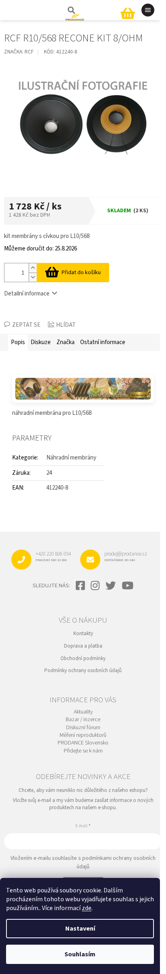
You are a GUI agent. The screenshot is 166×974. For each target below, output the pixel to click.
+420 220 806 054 (53, 556)
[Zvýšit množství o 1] (33, 268)
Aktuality (83, 712)
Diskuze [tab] (41, 342)
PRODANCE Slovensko (83, 743)
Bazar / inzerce (83, 720)
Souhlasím (79, 954)
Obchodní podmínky (83, 658)
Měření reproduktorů (83, 735)
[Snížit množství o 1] (33, 277)
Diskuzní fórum (83, 728)
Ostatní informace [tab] (102, 342)
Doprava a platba (83, 646)
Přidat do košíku (81, 273)
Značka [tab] (65, 342)
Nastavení (80, 928)
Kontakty (83, 633)
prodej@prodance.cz (125, 556)
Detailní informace (27, 293)
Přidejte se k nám (83, 751)
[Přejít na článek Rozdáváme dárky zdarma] (83, 389)
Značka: (18, 51)
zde (86, 908)
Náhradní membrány (71, 457)
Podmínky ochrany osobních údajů (83, 670)
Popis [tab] (18, 342)
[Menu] (148, 10)
